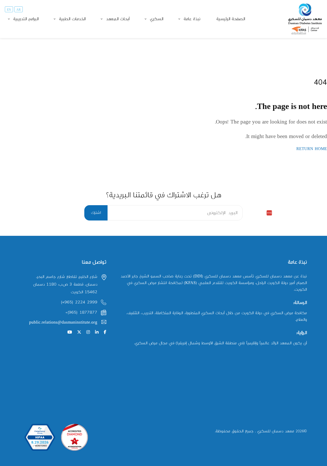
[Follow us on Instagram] (88, 332)
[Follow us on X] (79, 332)
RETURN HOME (311, 149)
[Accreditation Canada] (74, 437)
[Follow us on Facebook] (105, 332)
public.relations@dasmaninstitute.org (63, 322)
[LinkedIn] (97, 332)
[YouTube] (69, 332)
